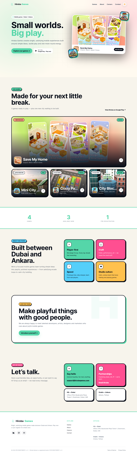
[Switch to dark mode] (124, 4)
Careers (109, 4)
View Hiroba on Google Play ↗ (115, 110)
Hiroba (24, 421)
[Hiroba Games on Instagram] (19, 433)
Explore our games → (22, 51)
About (102, 4)
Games (94, 4)
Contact (118, 4)
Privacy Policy (122, 450)
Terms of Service (111, 450)
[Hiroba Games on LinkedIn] (13, 433)
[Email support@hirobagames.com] (24, 433)
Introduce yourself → (29, 333)
